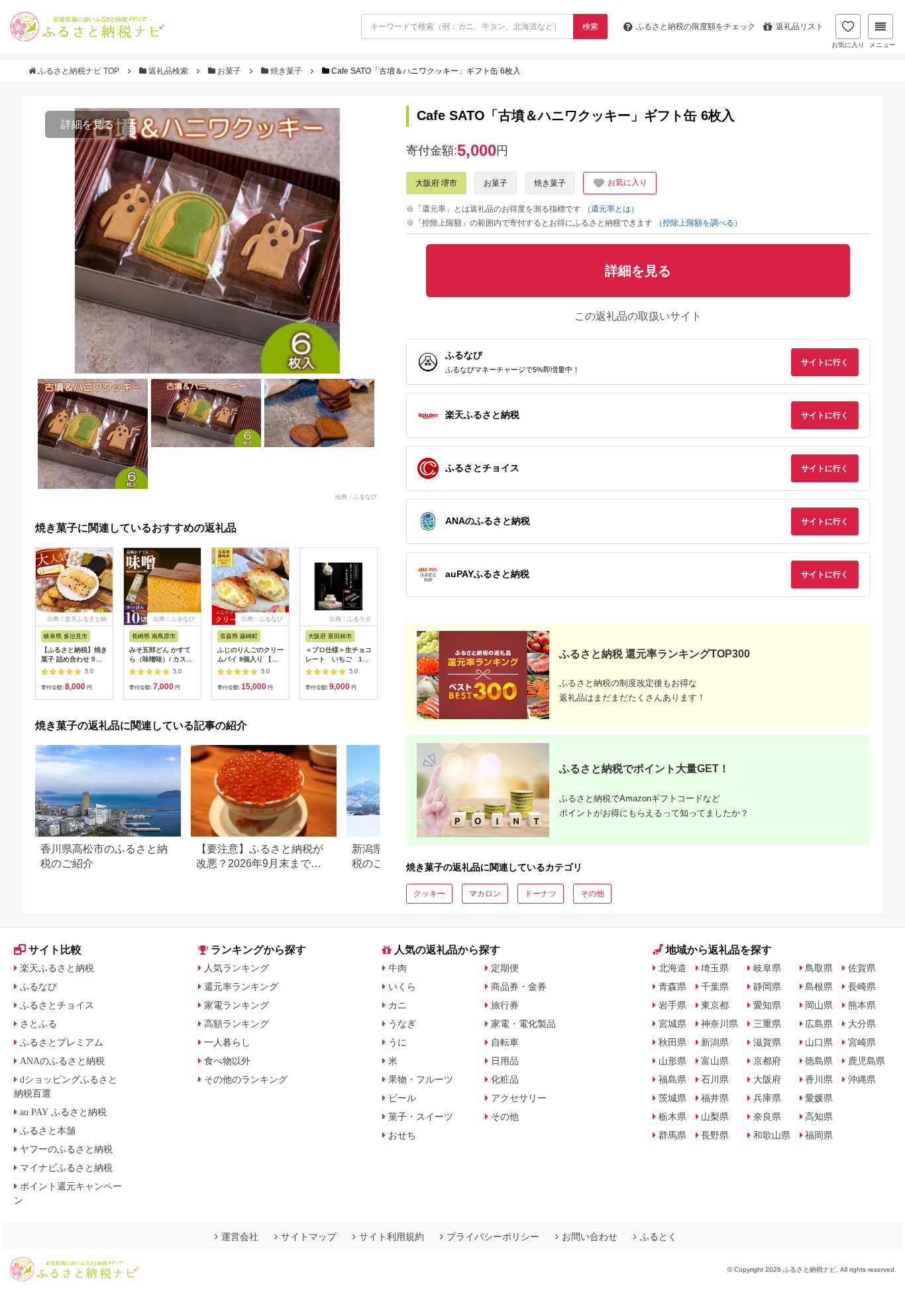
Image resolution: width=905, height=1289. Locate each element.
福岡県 (819, 1135)
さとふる (38, 1023)
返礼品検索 (168, 71)
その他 (592, 893)
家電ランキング (236, 1005)
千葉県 (715, 986)
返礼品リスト (800, 26)
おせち (402, 1135)
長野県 (715, 1135)
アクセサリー (519, 1098)
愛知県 (767, 1005)
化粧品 (505, 1079)
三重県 (767, 1023)
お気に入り (848, 44)
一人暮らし (227, 1042)
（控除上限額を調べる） (698, 223)
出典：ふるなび (356, 496)
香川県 (819, 1079)
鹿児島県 (866, 1060)
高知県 (819, 1116)
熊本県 (862, 1005)
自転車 (505, 1042)
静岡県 (767, 986)
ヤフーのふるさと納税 (66, 1149)
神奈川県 (719, 1023)
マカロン (485, 893)
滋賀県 (767, 1042)
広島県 (819, 1023)
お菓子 (229, 71)
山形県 (672, 1060)
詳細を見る (87, 124)
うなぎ (402, 1023)
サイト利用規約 (391, 1236)
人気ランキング (236, 968)
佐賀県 (862, 968)
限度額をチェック (695, 26)
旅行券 (505, 1005)
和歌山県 (771, 1135)
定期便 (505, 968)
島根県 (819, 986)
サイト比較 (54, 949)
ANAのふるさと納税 (62, 1060)
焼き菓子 (286, 71)
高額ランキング (236, 1023)
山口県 (819, 1042)
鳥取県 (819, 968)
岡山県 (819, 1005)
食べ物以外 (227, 1060)
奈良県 (767, 1116)
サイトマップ (309, 1236)
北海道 (672, 968)
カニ (397, 1005)
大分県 (862, 1023)
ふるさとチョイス (57, 1005)
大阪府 (767, 1079)
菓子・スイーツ (420, 1116)
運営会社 (239, 1236)
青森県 (672, 986)
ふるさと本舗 (48, 1130)
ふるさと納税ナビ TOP (78, 71)
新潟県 (715, 1042)
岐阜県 (767, 968)
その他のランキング (246, 1079)
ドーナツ (541, 893)
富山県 (715, 1060)
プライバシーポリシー (493, 1236)
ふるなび (38, 986)
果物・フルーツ (420, 1079)
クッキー (429, 893)
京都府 (767, 1060)
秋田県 (672, 1042)
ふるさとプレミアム (61, 1042)
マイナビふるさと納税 (66, 1167)
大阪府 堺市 (436, 183)
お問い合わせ (589, 1236)
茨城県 (672, 1098)
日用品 (505, 1060)
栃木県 (672, 1116)
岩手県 (672, 1005)
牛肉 (397, 968)
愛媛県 (819, 1098)
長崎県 (862, 986)
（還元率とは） (611, 209)
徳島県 (819, 1060)
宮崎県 (862, 1042)
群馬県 (672, 1135)
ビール (402, 1098)
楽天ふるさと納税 (57, 968)
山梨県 (715, 1116)
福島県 (672, 1079)
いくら (402, 986)
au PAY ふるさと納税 (63, 1112)
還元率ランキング (241, 986)
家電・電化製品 (523, 1023)
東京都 (715, 1005)
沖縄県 (862, 1079)
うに (397, 1042)
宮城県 (672, 1023)
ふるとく (658, 1236)
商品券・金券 (519, 986)
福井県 (715, 1098)
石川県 (715, 1079)
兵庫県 (767, 1098)
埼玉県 (715, 968)
